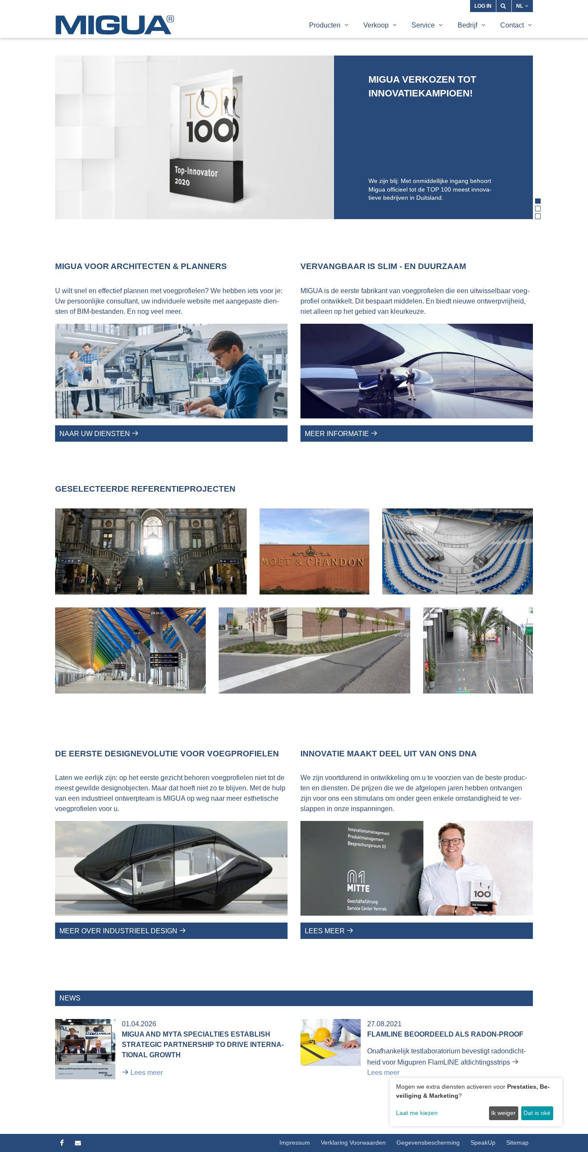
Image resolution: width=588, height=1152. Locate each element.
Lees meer (326, 931)
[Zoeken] (503, 6)
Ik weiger (503, 1112)
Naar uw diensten (95, 433)
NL (519, 6)
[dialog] (476, 1102)
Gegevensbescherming (428, 1142)
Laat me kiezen (417, 1112)
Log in (483, 6)
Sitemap (517, 1142)
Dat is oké (537, 1112)
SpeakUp (482, 1142)
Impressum (294, 1142)
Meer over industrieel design (119, 931)
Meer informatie (338, 433)
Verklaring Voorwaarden (353, 1142)
